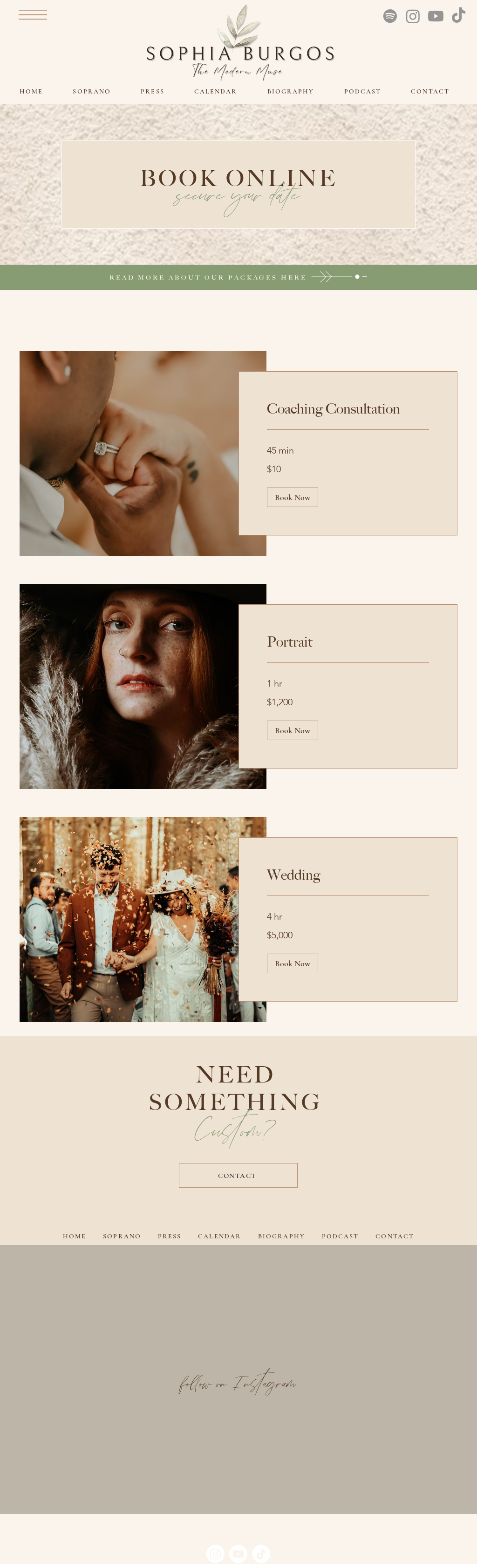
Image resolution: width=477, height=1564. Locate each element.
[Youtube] (436, 16)
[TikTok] (459, 16)
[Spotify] (390, 16)
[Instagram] (413, 16)
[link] (348, 409)
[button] (33, 15)
